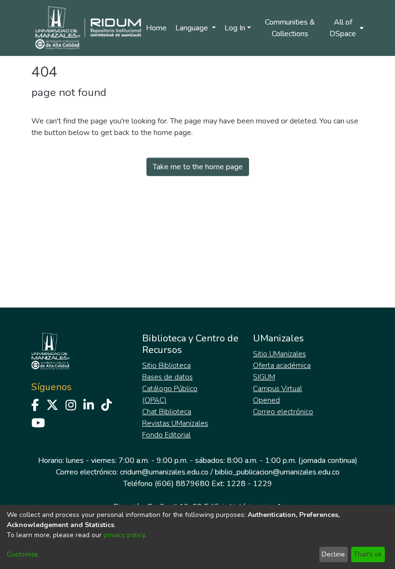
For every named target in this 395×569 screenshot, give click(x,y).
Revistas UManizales (175, 423)
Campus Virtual (277, 388)
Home (156, 28)
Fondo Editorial (166, 435)
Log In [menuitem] (234, 28)
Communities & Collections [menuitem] (290, 28)
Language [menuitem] (192, 28)
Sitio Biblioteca (166, 365)
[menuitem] (346, 28)
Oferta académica (282, 365)
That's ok (368, 554)
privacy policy (124, 535)
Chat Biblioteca (166, 412)
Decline (333, 554)
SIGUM (264, 377)
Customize (22, 554)
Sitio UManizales (279, 354)
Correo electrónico (283, 412)
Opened (266, 400)
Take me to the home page (198, 167)
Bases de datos (167, 377)
